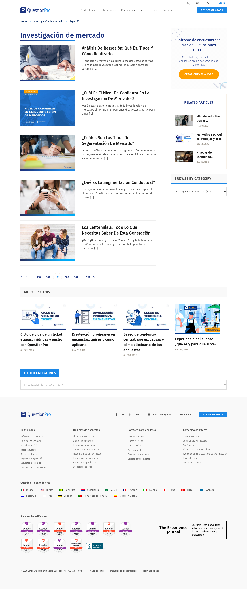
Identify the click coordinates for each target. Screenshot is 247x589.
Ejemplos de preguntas (84, 445)
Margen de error (190, 445)
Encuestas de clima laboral (85, 458)
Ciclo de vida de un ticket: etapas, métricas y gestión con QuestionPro (42, 339)
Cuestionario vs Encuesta (195, 441)
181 (49, 278)
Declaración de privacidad (123, 571)
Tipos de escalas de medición (197, 449)
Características (149, 10)
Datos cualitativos (29, 450)
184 (77, 278)
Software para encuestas (32, 436)
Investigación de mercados (33, 467)
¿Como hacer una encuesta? (86, 449)
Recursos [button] (127, 10)
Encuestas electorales (30, 463)
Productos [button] (86, 10)
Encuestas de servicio (83, 467)
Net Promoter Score (192, 462)
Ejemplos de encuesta (138, 454)
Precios (167, 10)
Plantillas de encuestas (84, 436)
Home (23, 21)
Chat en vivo (185, 414)
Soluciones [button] (107, 10)
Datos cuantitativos (29, 454)
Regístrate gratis (212, 10)
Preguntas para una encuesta (87, 454)
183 (68, 278)
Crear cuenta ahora (198, 74)
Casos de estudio (191, 436)
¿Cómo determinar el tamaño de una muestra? (205, 454)
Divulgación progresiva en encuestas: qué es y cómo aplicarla (93, 339)
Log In (222, 3)
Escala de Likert (190, 458)
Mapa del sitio (97, 571)
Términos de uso (151, 571)
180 (39, 278)
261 (89, 278)
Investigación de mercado (48, 21)
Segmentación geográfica (32, 458)
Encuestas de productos (84, 462)
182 (58, 278)
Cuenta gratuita (213, 414)
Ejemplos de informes (83, 441)
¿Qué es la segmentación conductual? (118, 182)
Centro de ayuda (161, 414)
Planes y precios (135, 441)
